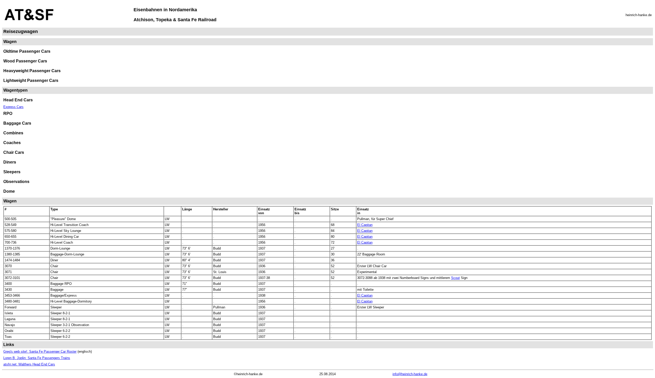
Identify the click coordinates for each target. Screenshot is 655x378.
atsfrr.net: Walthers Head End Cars (29, 364)
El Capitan (365, 225)
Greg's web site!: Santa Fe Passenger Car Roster (40, 351)
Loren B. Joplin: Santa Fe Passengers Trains (36, 358)
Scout (455, 278)
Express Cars (13, 107)
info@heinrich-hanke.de (409, 374)
